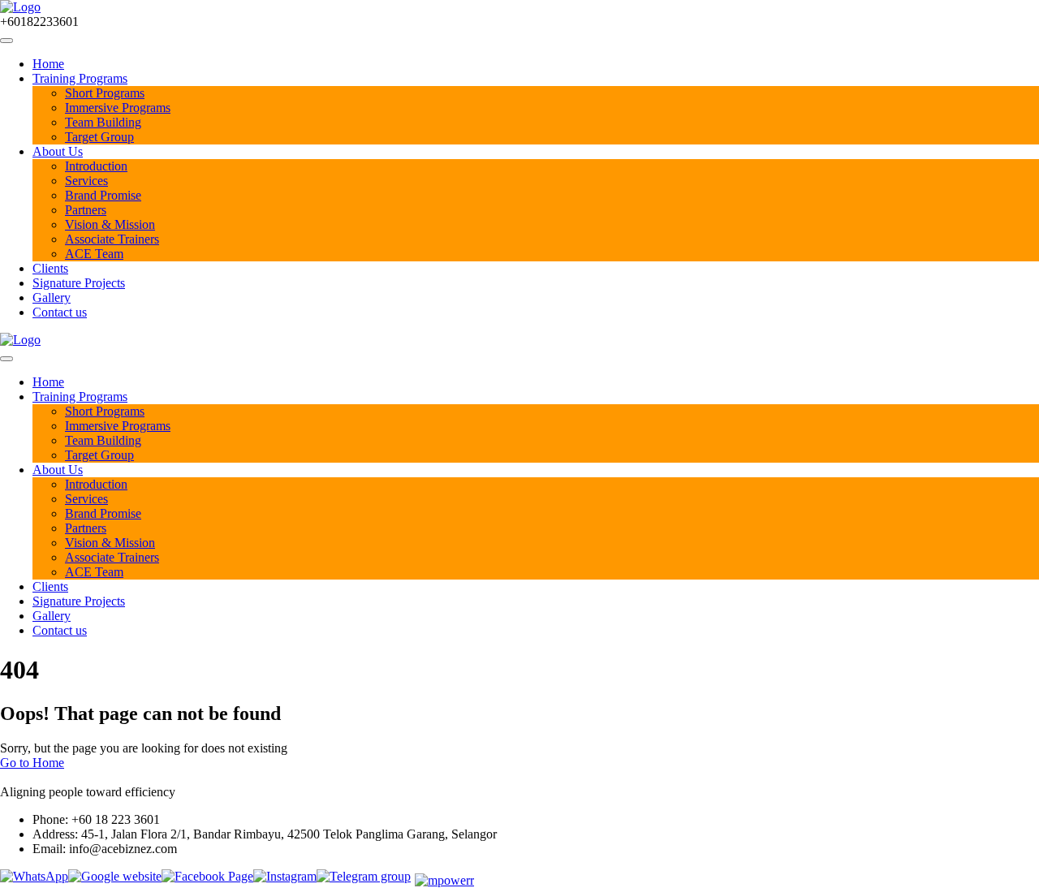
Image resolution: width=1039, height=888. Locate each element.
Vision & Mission (110, 224)
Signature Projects (78, 283)
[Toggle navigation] (6, 40)
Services (86, 181)
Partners (85, 210)
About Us (57, 151)
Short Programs (104, 93)
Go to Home (32, 762)
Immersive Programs (117, 107)
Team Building (103, 122)
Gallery (51, 297)
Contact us (59, 312)
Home (48, 64)
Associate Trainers (112, 239)
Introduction (96, 166)
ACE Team (94, 254)
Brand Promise (103, 195)
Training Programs (79, 78)
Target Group (99, 137)
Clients (50, 268)
